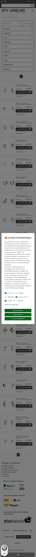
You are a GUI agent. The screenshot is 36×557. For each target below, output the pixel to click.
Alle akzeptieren (18, 310)
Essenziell (11, 293)
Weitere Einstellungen (11, 304)
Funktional (20, 301)
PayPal (10, 301)
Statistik (21, 293)
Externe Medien (24, 297)
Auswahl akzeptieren (18, 318)
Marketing (11, 297)
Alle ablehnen (18, 314)
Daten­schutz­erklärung (17, 288)
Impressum (8, 283)
